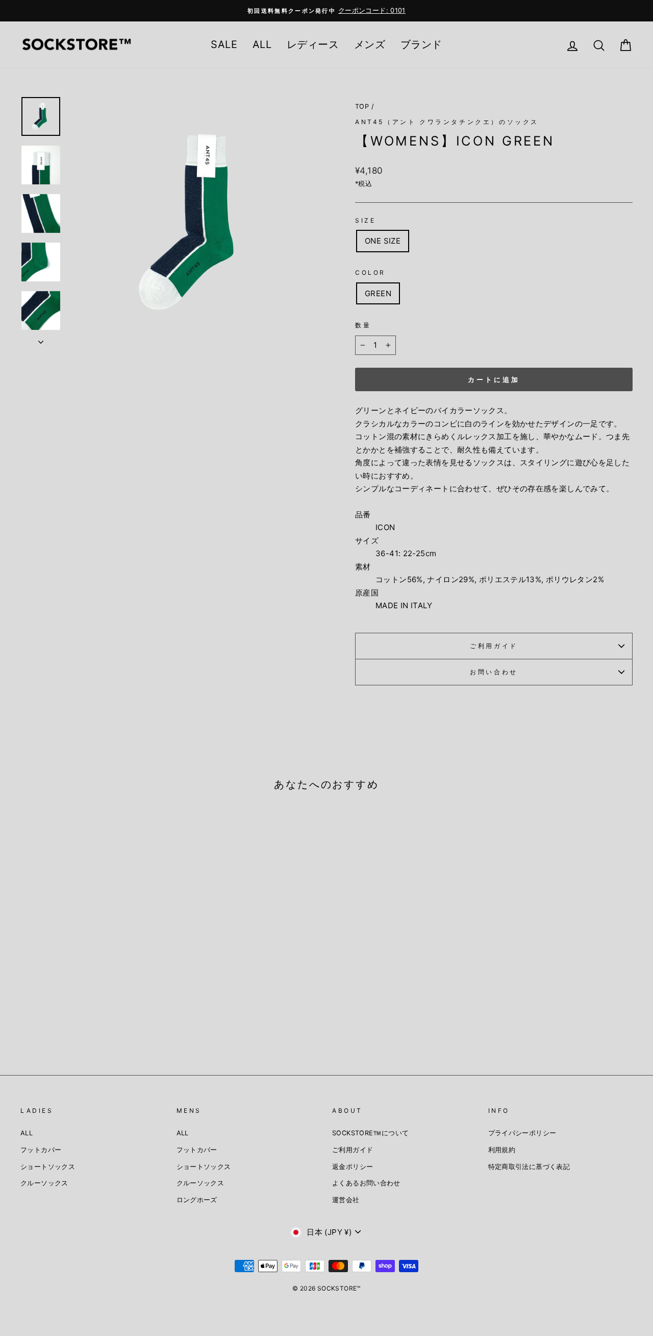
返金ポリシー (352, 1167)
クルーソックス (44, 1183)
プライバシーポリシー (522, 1133)
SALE (224, 44)
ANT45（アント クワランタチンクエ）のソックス (447, 122)
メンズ (369, 44)
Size (365, 220)
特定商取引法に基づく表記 (529, 1167)
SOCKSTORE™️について (370, 1133)
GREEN (378, 293)
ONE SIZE (382, 241)
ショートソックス (47, 1167)
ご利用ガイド (494, 646)
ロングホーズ (197, 1200)
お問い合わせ (494, 672)
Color (370, 272)
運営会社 (346, 1200)
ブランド (421, 44)
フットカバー (40, 1150)
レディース (313, 44)
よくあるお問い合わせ (366, 1183)
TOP (362, 106)
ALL (262, 44)
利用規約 (502, 1150)
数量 (363, 325)
